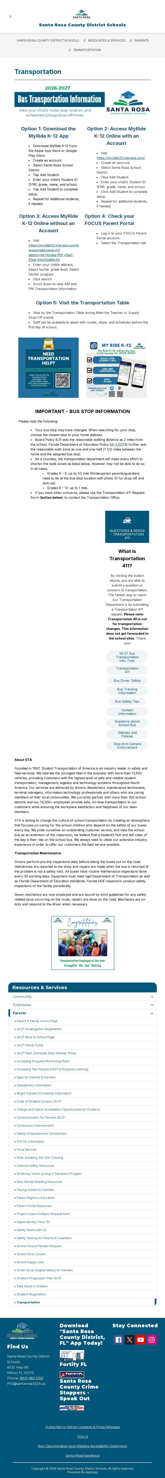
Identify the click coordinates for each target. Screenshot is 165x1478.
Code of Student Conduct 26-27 (39, 1101)
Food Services (26, 1149)
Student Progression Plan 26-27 (39, 1278)
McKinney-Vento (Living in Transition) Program (49, 1174)
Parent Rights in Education (36, 1198)
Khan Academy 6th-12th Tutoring (40, 1158)
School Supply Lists (30, 1262)
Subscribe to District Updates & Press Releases (82, 1427)
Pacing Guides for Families (35, 1190)
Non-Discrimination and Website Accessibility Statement (82, 1446)
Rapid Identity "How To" (33, 1222)
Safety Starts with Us (31, 1230)
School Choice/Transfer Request (39, 1246)
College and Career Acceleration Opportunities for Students (58, 1109)
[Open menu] (10, 16)
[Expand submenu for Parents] (152, 1013)
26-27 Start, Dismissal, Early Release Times (46, 1053)
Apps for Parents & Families (36, 1077)
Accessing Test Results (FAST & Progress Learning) (52, 1069)
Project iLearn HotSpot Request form (43, 1214)
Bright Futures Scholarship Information (44, 1093)
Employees (22, 1005)
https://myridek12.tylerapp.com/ (121, 158)
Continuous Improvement (35, 1125)
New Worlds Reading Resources (39, 1182)
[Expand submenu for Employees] (152, 1005)
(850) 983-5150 (31, 1378)
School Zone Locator (31, 1254)
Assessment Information (34, 1085)
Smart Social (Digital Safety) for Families (45, 1270)
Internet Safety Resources (35, 1166)
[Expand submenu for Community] (152, 997)
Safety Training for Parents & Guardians (44, 1238)
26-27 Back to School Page (36, 1037)
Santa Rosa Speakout (82, 1456)
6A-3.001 (116, 444)
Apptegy (92, 1472)
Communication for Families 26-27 (41, 1117)
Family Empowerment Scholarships (42, 1133)
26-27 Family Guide (30, 1045)
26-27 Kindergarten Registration (39, 1029)
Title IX (82, 1437)
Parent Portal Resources (34, 1206)
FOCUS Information (30, 1141)
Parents (19, 1013)
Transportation (87, 50)
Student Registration (31, 1294)
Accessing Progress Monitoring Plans (43, 1061)
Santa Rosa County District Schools (48, 40)
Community (22, 997)
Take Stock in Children (32, 1286)
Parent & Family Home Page (37, 1021)
